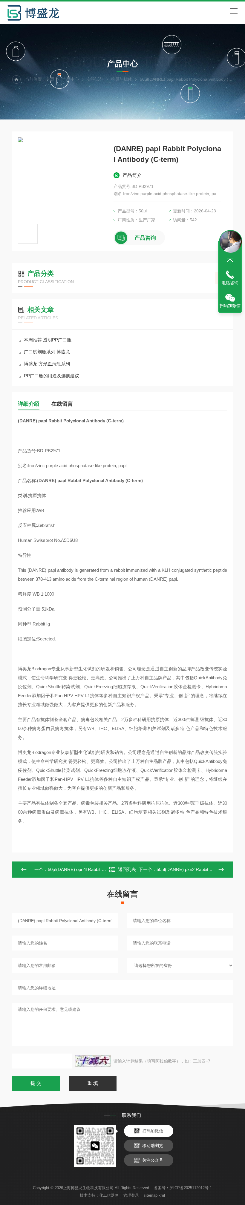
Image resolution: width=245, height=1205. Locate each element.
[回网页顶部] (230, 261)
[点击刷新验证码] (93, 1061)
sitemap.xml (154, 1195)
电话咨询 (230, 282)
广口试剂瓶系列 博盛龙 (47, 351)
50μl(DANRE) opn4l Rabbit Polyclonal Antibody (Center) (102, 869)
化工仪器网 (109, 1195)
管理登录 (131, 1195)
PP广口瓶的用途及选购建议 (51, 375)
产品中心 (70, 79)
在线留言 (62, 404)
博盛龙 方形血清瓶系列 (47, 363)
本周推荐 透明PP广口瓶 (47, 339)
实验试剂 (95, 79)
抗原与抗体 (121, 79)
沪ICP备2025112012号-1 (190, 1188)
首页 (50, 79)
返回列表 (127, 869)
